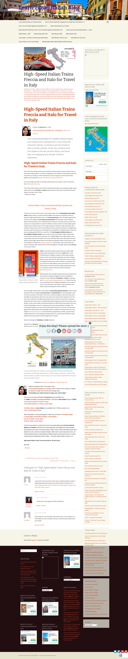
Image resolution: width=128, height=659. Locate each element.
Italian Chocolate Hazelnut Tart (93, 456)
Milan (25, 98)
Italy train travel (71, 96)
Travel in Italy (27, 100)
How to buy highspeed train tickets (49, 94)
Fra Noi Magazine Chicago (91, 590)
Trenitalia (33, 100)
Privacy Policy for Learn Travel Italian (29, 41)
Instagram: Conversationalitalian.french (95, 239)
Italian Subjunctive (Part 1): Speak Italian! (95, 313)
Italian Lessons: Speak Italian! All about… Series (79, 30)
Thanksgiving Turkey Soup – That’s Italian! (95, 471)
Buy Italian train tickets (40, 91)
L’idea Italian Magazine (90, 611)
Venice (38, 100)
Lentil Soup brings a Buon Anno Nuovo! (95, 274)
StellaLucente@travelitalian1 (41, 399)
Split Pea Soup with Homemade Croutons (95, 505)
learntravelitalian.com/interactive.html (51, 177)
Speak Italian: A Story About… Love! (63, 461)
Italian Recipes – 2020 (24, 34)
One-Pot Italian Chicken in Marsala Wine (95, 441)
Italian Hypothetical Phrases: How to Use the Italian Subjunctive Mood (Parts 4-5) (41, 30)
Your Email (89, 166)
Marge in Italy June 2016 (91, 217)
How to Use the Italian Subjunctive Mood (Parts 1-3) (33, 26)
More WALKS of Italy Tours (78, 38)
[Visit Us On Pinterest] (122, 651)
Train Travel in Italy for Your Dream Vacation (96, 533)
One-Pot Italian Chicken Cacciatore (94, 466)
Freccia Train (35, 93)
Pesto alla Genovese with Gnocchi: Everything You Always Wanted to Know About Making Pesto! (95, 291)
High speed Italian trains (33, 94)
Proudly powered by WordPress (47, 655)
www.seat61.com (61, 280)
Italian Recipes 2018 (56, 34)
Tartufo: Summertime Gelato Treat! (94, 430)
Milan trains (30, 98)
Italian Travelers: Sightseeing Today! (94, 567)
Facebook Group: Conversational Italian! (95, 253)
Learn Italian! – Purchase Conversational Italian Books (33, 38)
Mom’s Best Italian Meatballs (92, 468)
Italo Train (63, 96)
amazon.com (46, 382)
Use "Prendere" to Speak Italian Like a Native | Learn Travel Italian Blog (72, 626)
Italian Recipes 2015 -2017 (41, 34)
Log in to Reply (40, 491)
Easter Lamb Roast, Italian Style (93, 458)
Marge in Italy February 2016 (92, 222)
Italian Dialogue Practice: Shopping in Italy (95, 360)
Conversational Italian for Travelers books (57, 91)
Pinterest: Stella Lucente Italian (93, 258)
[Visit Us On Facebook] (119, 651)
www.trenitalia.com (47, 242)
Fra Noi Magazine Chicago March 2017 (94, 203)
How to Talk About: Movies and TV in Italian (96, 384)
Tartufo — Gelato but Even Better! (93, 517)
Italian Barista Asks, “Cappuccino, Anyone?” (96, 560)
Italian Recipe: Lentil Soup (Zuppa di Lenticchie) (41, 458)
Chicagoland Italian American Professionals (96, 614)
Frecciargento (51, 93)
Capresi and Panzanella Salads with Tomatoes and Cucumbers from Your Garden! (94, 285)
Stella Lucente (70, 98)
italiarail (58, 96)
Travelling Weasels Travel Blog (93, 609)
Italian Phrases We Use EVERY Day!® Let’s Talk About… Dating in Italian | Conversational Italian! (72, 602)
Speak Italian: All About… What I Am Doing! (96, 307)
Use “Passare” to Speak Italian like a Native (96, 382)
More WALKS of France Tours (59, 38)
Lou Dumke (27, 520)
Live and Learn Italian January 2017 (94, 209)
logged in (34, 540)
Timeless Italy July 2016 (91, 214)
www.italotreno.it (47, 270)
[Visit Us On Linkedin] (120, 655)
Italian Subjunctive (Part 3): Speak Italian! (95, 318)
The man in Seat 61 (48, 280)
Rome (46, 98)
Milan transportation (39, 98)
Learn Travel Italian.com (59, 382)
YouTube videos (29, 408)
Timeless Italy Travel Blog (91, 595)
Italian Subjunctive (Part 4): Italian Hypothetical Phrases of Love (71, 608)
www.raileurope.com (36, 311)
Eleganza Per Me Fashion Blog (92, 606)
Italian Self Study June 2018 (92, 198)
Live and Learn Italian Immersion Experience (96, 600)
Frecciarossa (58, 93)
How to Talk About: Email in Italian (93, 372)
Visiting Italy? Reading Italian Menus (94, 555)
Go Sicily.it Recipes (90, 598)
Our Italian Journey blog (91, 584)
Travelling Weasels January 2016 (93, 225)
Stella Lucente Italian (33, 184)
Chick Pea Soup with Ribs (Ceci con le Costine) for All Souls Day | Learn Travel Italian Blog (72, 634)
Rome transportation (60, 98)
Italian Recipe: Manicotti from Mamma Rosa (96, 444)
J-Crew (26, 484)
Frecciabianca (43, 93)
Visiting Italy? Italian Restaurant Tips (94, 552)
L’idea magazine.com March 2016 (93, 220)
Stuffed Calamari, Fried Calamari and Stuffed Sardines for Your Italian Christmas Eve (96, 496)
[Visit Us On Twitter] (115, 651)
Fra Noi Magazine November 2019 (93, 195)
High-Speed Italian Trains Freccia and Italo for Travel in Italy (50, 115)
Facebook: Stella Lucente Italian (93, 250)
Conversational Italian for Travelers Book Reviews (50, 89)
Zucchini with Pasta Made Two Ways (94, 487)
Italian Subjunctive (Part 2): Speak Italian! (95, 316)
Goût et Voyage (89, 587)
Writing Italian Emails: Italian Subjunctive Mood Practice (57, 41)
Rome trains (51, 98)
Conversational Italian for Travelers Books (30, 22)
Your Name (89, 171)
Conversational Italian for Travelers (40, 388)
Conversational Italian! (36, 397)
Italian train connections (40, 96)
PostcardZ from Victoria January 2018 (94, 201)
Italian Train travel (51, 96)
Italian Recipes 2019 (71, 34)
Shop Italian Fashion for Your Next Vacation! (96, 558)
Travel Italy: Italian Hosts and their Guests (95, 570)
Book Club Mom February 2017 (93, 206)
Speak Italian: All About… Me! (92, 305)
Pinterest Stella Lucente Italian (47, 416)
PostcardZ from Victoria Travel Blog (94, 603)
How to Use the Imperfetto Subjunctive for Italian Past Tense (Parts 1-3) (65, 22)
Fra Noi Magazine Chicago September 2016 (96, 212)
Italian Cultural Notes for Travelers (60, 26)
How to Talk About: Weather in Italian (94, 374)
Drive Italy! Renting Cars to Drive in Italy (95, 540)
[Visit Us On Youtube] (126, 651)
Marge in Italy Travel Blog (91, 592)
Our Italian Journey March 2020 (93, 193)
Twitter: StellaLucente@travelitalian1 (94, 256)
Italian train (30, 96)
